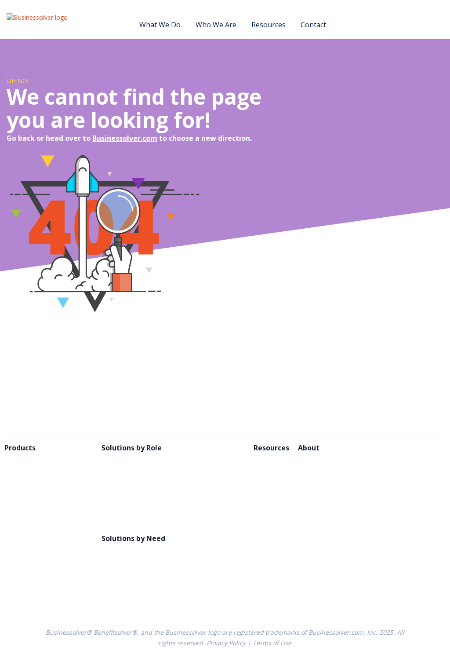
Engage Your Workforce (141, 587)
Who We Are (216, 24)
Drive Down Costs (131, 563)
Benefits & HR (186, 448)
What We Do (160, 24)
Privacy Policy (226, 643)
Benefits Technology (38, 460)
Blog (261, 460)
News (307, 497)
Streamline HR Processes (143, 600)
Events (265, 472)
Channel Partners (131, 460)
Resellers (116, 509)
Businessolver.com (124, 138)
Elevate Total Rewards (138, 575)
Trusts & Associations (137, 521)
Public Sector (123, 497)
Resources (268, 24)
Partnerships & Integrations (148, 485)
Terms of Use (272, 643)
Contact (313, 24)
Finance (114, 472)
